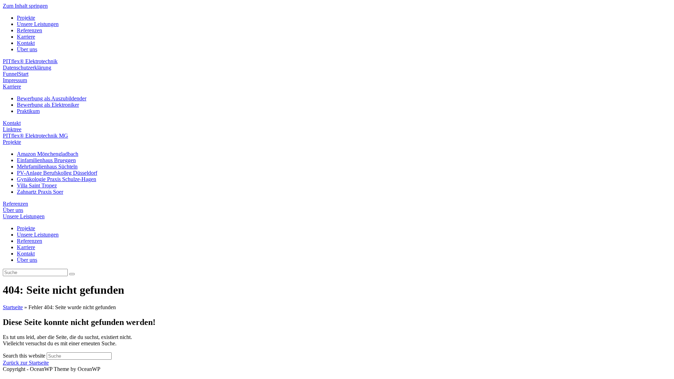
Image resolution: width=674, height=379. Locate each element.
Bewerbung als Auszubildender (51, 98)
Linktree (12, 129)
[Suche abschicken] (72, 274)
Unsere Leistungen (38, 24)
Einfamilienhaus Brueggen (46, 160)
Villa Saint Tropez (37, 185)
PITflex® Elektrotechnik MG (35, 136)
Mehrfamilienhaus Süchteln (47, 166)
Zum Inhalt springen (25, 6)
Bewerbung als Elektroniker (48, 105)
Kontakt (26, 43)
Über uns (27, 49)
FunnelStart (15, 74)
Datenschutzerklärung (27, 68)
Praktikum (28, 111)
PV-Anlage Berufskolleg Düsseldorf (57, 173)
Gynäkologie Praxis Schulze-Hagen (56, 179)
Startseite (13, 307)
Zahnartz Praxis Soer (40, 192)
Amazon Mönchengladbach (47, 154)
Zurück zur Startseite (26, 363)
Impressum (15, 80)
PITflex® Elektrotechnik (30, 61)
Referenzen (29, 30)
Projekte (26, 18)
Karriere (26, 37)
